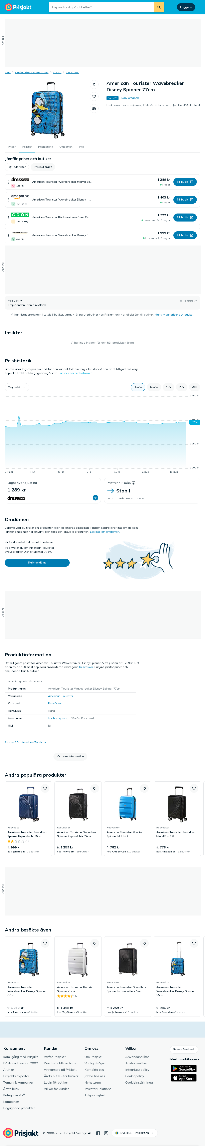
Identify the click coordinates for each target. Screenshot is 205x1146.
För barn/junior (57, 718)
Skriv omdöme (130, 98)
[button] (94, 84)
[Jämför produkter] (94, 108)
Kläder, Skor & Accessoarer (31, 72)
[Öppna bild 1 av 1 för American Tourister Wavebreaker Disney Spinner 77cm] (47, 110)
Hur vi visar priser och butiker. (174, 314)
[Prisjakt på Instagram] (106, 1133)
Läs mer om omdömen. (105, 531)
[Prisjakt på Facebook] (98, 1133)
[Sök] (159, 7)
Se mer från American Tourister (25, 742)
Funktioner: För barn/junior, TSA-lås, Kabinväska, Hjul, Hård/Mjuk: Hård (153, 105)
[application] (102, 434)
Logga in (186, 7)
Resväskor (72, 72)
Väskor (57, 72)
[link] (28, 818)
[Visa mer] (8, 182)
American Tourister (60, 696)
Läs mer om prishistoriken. (76, 373)
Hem (8, 72)
